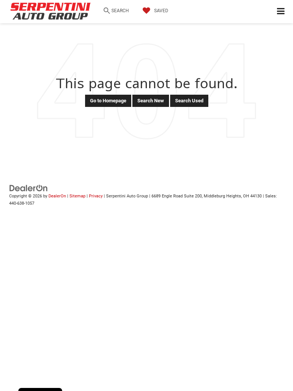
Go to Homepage (108, 100)
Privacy (96, 196)
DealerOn (57, 196)
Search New (150, 100)
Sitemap (77, 196)
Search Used (189, 100)
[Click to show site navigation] (281, 11)
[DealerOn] (28, 188)
